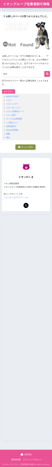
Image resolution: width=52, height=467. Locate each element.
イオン (9, 100)
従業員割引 (11, 126)
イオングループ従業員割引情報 (26, 4)
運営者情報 (16, 460)
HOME (27, 454)
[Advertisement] (26, 330)
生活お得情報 (12, 130)
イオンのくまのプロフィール (16, 197)
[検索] (47, 74)
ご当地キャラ (12, 122)
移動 (8, 134)
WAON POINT (12, 96)
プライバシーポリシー (32, 460)
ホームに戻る (26, 147)
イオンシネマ (12, 104)
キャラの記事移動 (14, 119)
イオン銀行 (11, 115)
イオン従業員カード (15, 111)
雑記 (8, 137)
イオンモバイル (13, 108)
